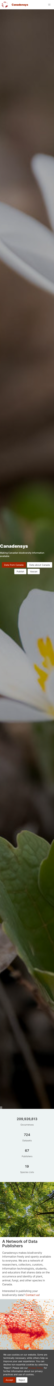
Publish (20, 571)
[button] (49, 4)
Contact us (32, 1295)
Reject (22, 1380)
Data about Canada (39, 565)
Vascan (33, 571)
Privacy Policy (35, 1367)
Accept (9, 1380)
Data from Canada (14, 565)
